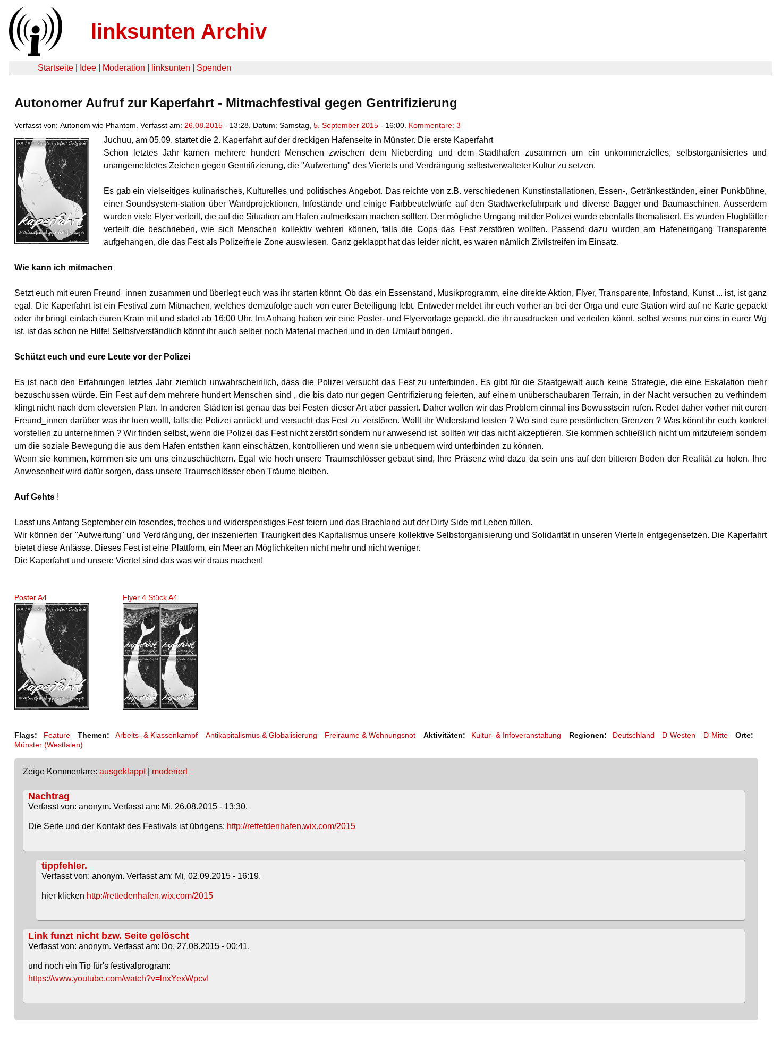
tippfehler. (64, 865)
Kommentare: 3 (435, 125)
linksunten (170, 67)
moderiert (170, 771)
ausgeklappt (122, 771)
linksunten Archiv (179, 31)
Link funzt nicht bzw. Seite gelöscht (108, 935)
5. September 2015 (345, 125)
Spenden (214, 67)
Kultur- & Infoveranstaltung (516, 735)
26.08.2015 (203, 125)
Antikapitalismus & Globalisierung (261, 735)
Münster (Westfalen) (48, 744)
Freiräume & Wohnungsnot (370, 735)
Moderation (124, 67)
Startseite (55, 67)
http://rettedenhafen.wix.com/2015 (150, 895)
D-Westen (678, 735)
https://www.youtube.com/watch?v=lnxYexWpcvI (118, 978)
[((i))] (35, 53)
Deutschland (634, 735)
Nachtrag (49, 796)
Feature (57, 735)
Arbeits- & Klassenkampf (156, 735)
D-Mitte (715, 735)
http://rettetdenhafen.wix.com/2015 (291, 826)
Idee (88, 67)
